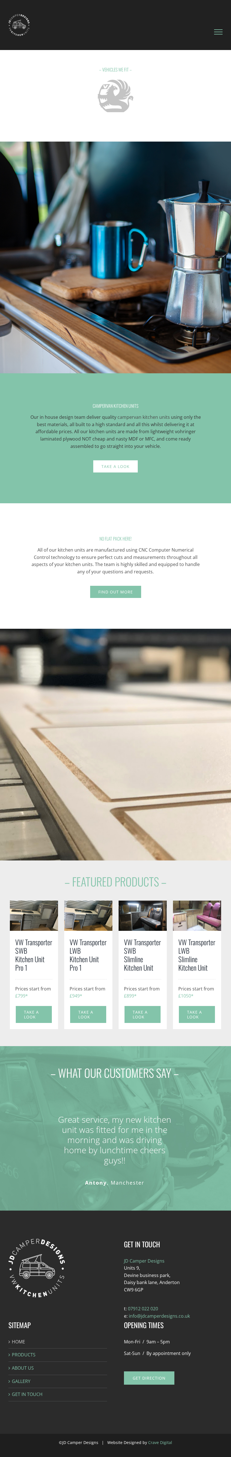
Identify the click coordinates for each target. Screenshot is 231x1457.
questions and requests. (128, 572)
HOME (18, 1342)
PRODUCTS (23, 1355)
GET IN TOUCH (27, 1394)
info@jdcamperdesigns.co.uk (159, 1316)
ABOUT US (23, 1368)
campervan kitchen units (143, 417)
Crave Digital (160, 1442)
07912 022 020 (143, 1309)
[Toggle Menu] (218, 31)
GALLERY (21, 1381)
